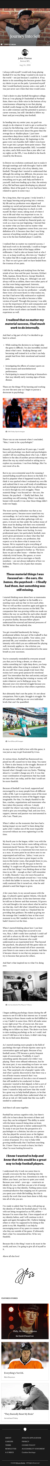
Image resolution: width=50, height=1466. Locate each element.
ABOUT (8, 1438)
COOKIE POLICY (28, 1445)
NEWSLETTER (10, 1449)
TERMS (8, 1445)
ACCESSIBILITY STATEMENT (33, 1449)
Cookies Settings (28, 1452)
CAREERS (9, 1441)
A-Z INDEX (9, 1452)
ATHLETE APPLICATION (31, 1438)
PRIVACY (25, 1441)
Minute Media (20, 1463)
